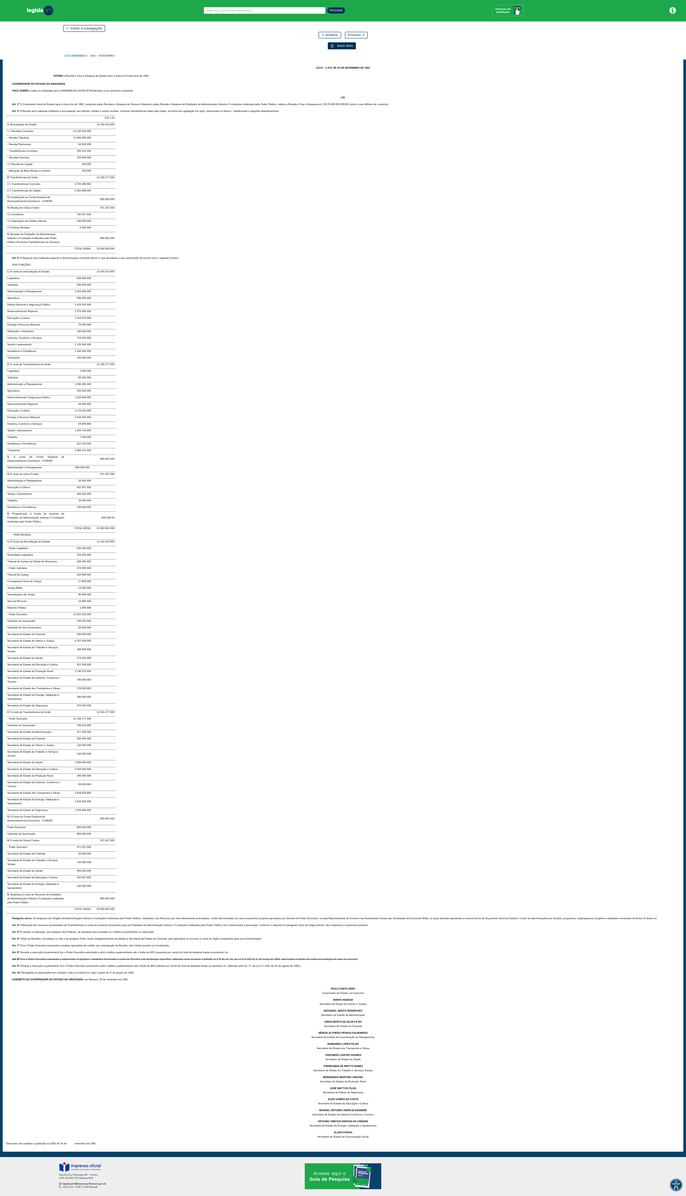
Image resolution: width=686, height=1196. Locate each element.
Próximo (355, 35)
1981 (93, 55)
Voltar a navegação (85, 28)
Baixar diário (345, 46)
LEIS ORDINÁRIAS (75, 55)
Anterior (331, 35)
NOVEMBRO (107, 55)
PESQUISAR (336, 10)
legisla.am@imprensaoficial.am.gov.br (84, 1183)
